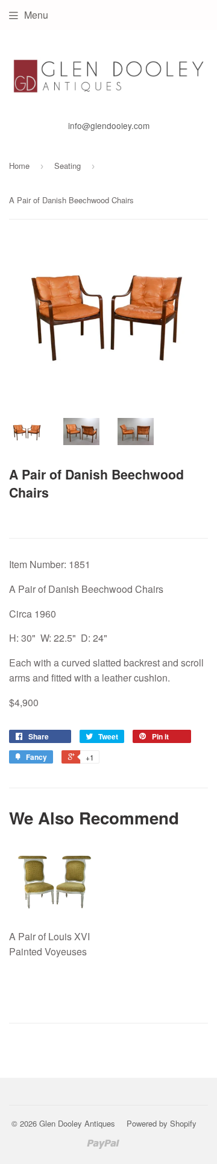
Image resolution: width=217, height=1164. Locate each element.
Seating (67, 165)
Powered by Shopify (162, 1123)
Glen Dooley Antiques (77, 1123)
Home (19, 165)
